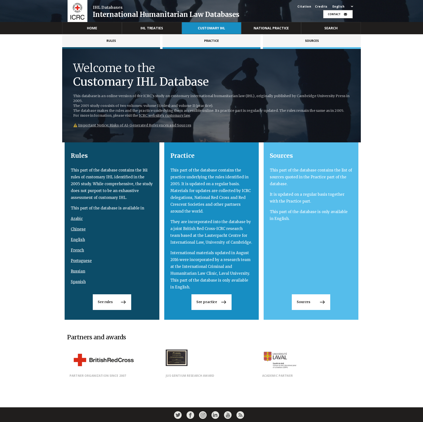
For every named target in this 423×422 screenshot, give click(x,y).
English (78, 239)
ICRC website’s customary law (164, 115)
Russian (78, 271)
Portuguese (81, 260)
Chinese (78, 229)
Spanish (78, 281)
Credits (321, 6)
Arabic (77, 218)
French (77, 250)
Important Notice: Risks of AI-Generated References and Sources (134, 125)
